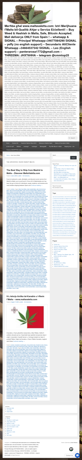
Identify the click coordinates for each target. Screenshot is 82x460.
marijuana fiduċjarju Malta (12, 255)
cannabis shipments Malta (35, 208)
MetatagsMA (43, 146)
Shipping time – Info (69, 146)
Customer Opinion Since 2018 (28, 143)
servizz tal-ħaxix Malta (28, 276)
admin (19, 176)
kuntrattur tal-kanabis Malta (25, 246)
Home (7, 143)
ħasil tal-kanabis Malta (24, 230)
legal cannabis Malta (19, 249)
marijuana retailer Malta (18, 259)
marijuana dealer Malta (15, 252)
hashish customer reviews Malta (17, 226)
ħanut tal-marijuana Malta (26, 219)
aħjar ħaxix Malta (23, 189)
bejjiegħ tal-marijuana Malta (28, 192)
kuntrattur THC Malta (11, 248)
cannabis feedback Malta (38, 202)
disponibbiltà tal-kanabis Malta (13, 215)
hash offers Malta (25, 222)
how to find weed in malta (22, 346)
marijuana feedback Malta (39, 253)
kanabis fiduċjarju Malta (25, 239)
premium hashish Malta (31, 266)
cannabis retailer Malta (25, 206)
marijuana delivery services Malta (38, 252)
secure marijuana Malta (18, 275)
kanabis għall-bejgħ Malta (37, 239)
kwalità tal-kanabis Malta (32, 248)
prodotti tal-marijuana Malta (36, 269)
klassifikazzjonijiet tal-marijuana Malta (32, 243)
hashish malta (13, 228)
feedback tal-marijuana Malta (26, 216)
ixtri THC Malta (34, 238)
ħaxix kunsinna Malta (17, 233)
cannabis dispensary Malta (26, 202)
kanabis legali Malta (28, 241)
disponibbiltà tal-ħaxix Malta (40, 213)
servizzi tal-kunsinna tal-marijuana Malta (22, 279)
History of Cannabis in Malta (62, 143)
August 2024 (9, 411)
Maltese (19, 146)
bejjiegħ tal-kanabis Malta (15, 192)
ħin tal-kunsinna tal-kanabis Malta (29, 365)
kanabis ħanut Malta (23, 369)
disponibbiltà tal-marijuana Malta (28, 215)
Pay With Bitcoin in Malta (55, 146)
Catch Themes (74, 442)
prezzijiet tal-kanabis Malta (16, 268)
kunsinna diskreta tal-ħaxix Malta (31, 373)
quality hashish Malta (27, 271)
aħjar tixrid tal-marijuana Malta (30, 190)
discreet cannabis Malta (15, 212)
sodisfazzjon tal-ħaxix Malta (33, 282)
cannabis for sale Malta (12, 203)
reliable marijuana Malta (18, 272)
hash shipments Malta (39, 223)
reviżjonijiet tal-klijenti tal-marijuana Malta (28, 274)
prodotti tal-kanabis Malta (23, 269)
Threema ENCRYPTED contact (14, 150)
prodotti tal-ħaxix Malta (12, 269)
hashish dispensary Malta (31, 226)
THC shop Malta (17, 285)
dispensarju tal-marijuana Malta (26, 213)
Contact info (15, 143)
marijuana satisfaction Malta (30, 259)
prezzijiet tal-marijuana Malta (28, 268)
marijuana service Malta (15, 261)
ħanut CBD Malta (36, 218)
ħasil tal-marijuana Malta (35, 230)
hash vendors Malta (34, 225)
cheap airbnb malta (31, 345)
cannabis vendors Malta (12, 210)
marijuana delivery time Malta (13, 253)
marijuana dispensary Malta (26, 253)
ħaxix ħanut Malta (29, 362)
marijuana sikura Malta (24, 262)
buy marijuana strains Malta (37, 197)
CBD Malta (28, 210)
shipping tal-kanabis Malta (68, 223)
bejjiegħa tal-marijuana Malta (25, 193)
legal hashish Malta (28, 249)
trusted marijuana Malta (41, 286)
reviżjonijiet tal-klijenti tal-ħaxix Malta (33, 272)
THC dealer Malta (32, 284)
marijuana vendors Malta (18, 263)
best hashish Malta (21, 195)
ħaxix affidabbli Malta (30, 360)
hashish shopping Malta (34, 229)
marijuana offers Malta (19, 256)
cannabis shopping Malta (29, 209)
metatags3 (34, 146)
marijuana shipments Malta (27, 261)
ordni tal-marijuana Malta (35, 382)
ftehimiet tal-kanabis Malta (13, 218)
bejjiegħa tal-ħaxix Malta (40, 192)
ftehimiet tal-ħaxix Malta (38, 216)
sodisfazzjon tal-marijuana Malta (20, 284)
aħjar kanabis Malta (31, 189)
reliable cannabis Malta (38, 271)
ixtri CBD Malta (39, 236)
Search (54, 155)
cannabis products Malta (34, 205)
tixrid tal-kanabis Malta (36, 285)
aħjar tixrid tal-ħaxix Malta (59, 198)
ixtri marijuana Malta (25, 238)
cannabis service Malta (23, 208)
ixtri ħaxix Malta (25, 366)
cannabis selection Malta (12, 208)
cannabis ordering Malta (12, 205)
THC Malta (39, 284)
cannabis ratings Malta (15, 206)
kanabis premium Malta (31, 371)
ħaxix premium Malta (11, 235)
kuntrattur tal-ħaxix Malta (12, 246)
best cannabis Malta (37, 193)
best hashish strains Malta (32, 195)
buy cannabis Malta (17, 196)
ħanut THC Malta (36, 219)
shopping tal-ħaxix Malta (33, 281)
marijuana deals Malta (25, 252)
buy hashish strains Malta (15, 197)
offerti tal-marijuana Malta (12, 265)
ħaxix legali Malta (27, 233)
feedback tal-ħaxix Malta (41, 215)
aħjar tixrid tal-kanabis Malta (16, 190)
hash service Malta (29, 223)
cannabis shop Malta (18, 209)
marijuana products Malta (23, 258)
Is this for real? (10, 146)
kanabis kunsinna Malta (17, 241)
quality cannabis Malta (17, 271)
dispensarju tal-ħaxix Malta (13, 213)
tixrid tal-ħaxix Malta (26, 285)
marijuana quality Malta (35, 258)
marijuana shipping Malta (39, 261)
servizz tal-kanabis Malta (39, 276)
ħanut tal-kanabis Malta (15, 219)
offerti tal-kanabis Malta (40, 263)
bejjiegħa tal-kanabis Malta (13, 193)
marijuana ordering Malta (41, 256)
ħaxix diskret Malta (18, 232)
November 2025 (10, 408)
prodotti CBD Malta (40, 268)
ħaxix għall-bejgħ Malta (38, 232)
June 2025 (9, 410)
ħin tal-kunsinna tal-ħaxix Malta (34, 235)
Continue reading (36, 185)
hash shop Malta (17, 225)
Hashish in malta (40, 345)
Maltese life (36, 346)
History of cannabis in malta (13, 425)
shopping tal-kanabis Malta (58, 226)
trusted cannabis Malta (19, 286)
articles (12, 189)
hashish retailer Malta (11, 229)
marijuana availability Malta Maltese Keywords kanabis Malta (20, 251)
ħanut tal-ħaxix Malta (36, 358)
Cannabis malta (21, 203)
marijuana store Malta (35, 262)
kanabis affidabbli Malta (19, 368)
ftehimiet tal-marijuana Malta (25, 218)
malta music (31, 346)
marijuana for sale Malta (24, 255)
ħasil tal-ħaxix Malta (14, 230)
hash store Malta (25, 225)
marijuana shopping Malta (12, 262)
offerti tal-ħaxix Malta (29, 263)
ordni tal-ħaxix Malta (23, 265)
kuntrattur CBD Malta (38, 245)
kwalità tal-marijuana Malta (21, 378)
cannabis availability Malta (18, 199)
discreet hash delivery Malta (27, 212)
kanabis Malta (13, 371)
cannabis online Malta (40, 203)
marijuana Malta (10, 256)
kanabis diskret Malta (14, 239)
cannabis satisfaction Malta (37, 206)
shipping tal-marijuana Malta (21, 281)
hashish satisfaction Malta (23, 229)
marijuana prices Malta (12, 258)
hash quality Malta (11, 223)
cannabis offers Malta (30, 203)
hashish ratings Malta (42, 228)
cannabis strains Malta (40, 209)
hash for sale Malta (16, 222)
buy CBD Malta (38, 196)
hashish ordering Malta (31, 228)
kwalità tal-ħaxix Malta (22, 248)
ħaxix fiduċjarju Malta (28, 232)
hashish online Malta (21, 228)
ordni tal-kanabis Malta (34, 265)
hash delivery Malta (22, 220)
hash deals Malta (13, 220)
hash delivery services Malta (33, 220)
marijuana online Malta (30, 256)
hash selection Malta (20, 223)
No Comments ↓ (26, 176)
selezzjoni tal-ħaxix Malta (30, 275)
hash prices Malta (33, 222)
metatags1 (26, 146)
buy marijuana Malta (26, 197)
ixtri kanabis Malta (16, 238)
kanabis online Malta (37, 241)
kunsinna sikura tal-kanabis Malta (25, 245)
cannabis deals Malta (14, 200)
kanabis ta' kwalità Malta (19, 242)
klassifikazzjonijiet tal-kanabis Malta (15, 243)
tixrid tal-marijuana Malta (19, 398)
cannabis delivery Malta (25, 200)
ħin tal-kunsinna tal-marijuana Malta (27, 236)
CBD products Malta (36, 210)
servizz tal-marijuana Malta (13, 278)
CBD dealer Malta (22, 210)
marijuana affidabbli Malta (39, 249)
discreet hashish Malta (39, 212)
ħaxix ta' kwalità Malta (22, 235)
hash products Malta (42, 222)
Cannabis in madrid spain (20, 345)
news (11, 348)
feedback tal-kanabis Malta (13, 216)
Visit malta (14, 348)
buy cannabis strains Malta (28, 196)
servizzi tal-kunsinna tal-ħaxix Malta (27, 278)
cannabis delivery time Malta (13, 202)
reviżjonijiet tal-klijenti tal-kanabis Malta (38, 386)
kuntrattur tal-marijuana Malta (38, 246)
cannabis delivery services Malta (38, 200)
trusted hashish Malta (30, 286)
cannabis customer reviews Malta (32, 199)
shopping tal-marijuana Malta (20, 282)
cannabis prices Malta (23, 205)
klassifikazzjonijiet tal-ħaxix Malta (33, 242)
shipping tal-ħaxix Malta (37, 279)
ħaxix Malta (33, 233)
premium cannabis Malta (20, 266)
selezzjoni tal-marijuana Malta (16, 276)
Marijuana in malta (11, 432)
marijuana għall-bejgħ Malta (36, 255)
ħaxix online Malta (41, 233)
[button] (77, 455)
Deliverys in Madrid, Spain (45, 143)
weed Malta (9, 288)
